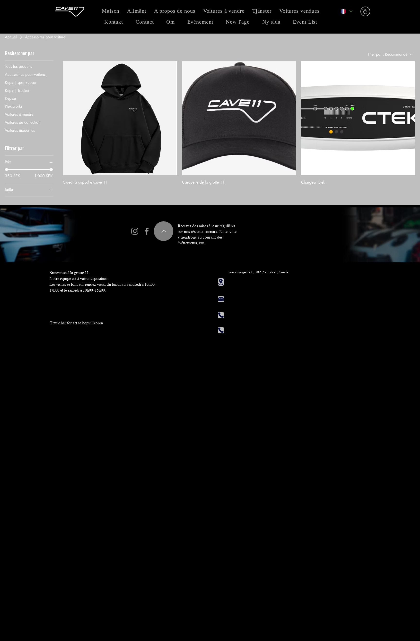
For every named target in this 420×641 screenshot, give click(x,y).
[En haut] (163, 231)
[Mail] (221, 299)
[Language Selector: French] (346, 11)
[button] (365, 11)
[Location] (221, 282)
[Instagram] (135, 231)
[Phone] (221, 315)
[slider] (6, 169)
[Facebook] (146, 231)
